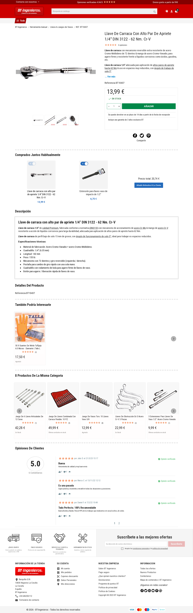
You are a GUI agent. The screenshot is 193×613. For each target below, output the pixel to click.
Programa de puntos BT (108, 583)
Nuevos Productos (148, 572)
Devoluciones (104, 580)
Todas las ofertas (147, 568)
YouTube (153, 590)
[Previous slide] (19, 338)
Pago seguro (103, 572)
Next (93, 72)
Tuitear (141, 135)
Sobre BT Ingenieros (107, 568)
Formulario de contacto (27, 600)
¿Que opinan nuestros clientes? (112, 576)
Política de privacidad (107, 587)
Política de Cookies (106, 591)
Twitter (145, 590)
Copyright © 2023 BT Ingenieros (112, 595)
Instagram (160, 590)
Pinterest (148, 135)
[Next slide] (173, 338)
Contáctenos (145, 576)
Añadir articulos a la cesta (149, 185)
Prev (19, 72)
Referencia (110, 82)
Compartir (135, 135)
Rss (149, 590)
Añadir (149, 106)
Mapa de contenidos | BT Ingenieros (155, 580)
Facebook (142, 590)
